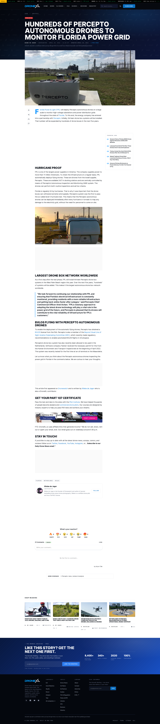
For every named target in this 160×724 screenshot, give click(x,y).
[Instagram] (38, 700)
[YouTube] (34, 700)
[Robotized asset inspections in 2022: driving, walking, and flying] (38, 609)
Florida (61, 115)
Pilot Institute (74, 402)
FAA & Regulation (65, 695)
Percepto (35, 13)
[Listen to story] (29, 119)
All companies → (50, 701)
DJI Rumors (63, 689)
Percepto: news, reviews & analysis (73, 576)
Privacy (115, 720)
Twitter (54, 443)
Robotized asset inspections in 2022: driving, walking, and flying (37, 619)
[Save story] (29, 110)
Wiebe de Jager (88, 388)
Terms (122, 720)
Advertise (77, 689)
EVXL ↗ (77, 695)
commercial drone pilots (69, 405)
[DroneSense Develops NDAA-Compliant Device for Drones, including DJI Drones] (94, 609)
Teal (47, 698)
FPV (61, 704)
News (52, 6)
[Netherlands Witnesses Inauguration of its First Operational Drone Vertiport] (122, 609)
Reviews (84, 6)
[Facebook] (30, 700)
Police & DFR (64, 698)
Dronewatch (63, 388)
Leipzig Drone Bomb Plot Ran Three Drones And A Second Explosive (120, 146)
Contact (77, 686)
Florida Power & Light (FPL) (50, 110)
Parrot (47, 692)
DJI (47, 683)
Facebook (62, 443)
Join (113, 688)
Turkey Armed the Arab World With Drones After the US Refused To (120, 152)
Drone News (64, 683)
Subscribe (129, 6)
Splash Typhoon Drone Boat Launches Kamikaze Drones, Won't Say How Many (120, 158)
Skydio (48, 689)
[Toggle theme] (120, 6)
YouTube (70, 443)
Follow (96, 490)
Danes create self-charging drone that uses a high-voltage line (66, 619)
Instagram (79, 443)
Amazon (48, 695)
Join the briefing (71, 664)
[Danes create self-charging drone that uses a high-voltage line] (66, 609)
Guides (74, 6)
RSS (134, 720)
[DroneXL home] (32, 6)
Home (46, 6)
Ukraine (62, 701)
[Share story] (29, 114)
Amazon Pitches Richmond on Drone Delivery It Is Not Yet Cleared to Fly (120, 165)
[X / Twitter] (26, 700)
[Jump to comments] (29, 123)
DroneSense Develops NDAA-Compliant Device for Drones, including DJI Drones (91, 620)
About (76, 683)
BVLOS (37, 332)
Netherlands (48, 480)
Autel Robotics (50, 686)
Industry (92, 6)
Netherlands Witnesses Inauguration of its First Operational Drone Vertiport (120, 620)
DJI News (59, 6)
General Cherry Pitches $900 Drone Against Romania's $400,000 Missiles (120, 140)
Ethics (76, 692)
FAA (68, 6)
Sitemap (128, 720)
